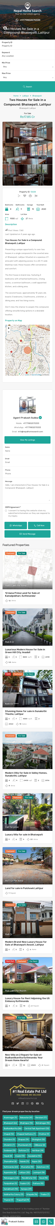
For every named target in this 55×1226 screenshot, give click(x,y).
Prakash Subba (16, 1221)
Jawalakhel (34, 1156)
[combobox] (27, 67)
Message (8, 481)
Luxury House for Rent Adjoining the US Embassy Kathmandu (27, 1000)
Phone (7, 470)
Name (7, 447)
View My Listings (27, 440)
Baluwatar (26, 1117)
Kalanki (24, 1161)
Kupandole (10, 1172)
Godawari (10, 1150)
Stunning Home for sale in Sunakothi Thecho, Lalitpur (26, 712)
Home (16, 96)
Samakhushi (11, 1189)
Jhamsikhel (10, 1161)
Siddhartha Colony (13, 1194)
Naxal (43, 1178)
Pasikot (25, 1183)
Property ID (7, 43)
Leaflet (27, 375)
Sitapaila (31, 1194)
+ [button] (8, 328)
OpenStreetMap (36, 375)
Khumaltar (27, 1167)
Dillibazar (39, 1145)
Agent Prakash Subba (26, 417)
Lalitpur (25, 96)
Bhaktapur (26, 1123)
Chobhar (44, 1134)
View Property (27, 581)
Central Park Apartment (37, 1128)
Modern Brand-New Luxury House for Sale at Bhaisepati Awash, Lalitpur (26, 943)
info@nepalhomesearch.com (30, 431)
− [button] (8, 332)
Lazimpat (39, 1172)
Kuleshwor (43, 1167)
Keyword (6, 53)
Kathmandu (11, 1167)
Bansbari (41, 1117)
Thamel (8, 1200)
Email (7, 459)
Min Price (6, 63)
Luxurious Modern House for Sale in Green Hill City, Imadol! (25, 651)
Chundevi (9, 1139)
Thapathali (22, 1200)
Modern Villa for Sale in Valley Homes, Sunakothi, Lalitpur (26, 774)
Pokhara (38, 1183)
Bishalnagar (43, 1123)
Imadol (20, 1156)
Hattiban (37, 1150)
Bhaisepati (37, 96)
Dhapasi (23, 1139)
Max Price (6, 73)
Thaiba (44, 1194)
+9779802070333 (30, 20)
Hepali (8, 1156)
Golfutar (24, 1150)
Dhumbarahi (24, 1145)
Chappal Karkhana (26, 1134)
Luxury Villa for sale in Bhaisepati (24, 834)
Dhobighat (38, 1139)
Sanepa (26, 1189)
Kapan (36, 1161)
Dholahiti (9, 1145)
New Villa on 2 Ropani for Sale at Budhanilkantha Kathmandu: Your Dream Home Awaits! (24, 1057)
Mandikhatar (29, 1178)
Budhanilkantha (12, 1128)
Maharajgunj (11, 1178)
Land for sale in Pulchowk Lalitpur (24, 888)
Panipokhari (10, 1183)
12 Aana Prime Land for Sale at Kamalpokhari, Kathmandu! (22, 594)
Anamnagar (10, 1117)
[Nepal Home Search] (27, 14)
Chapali (9, 1134)
